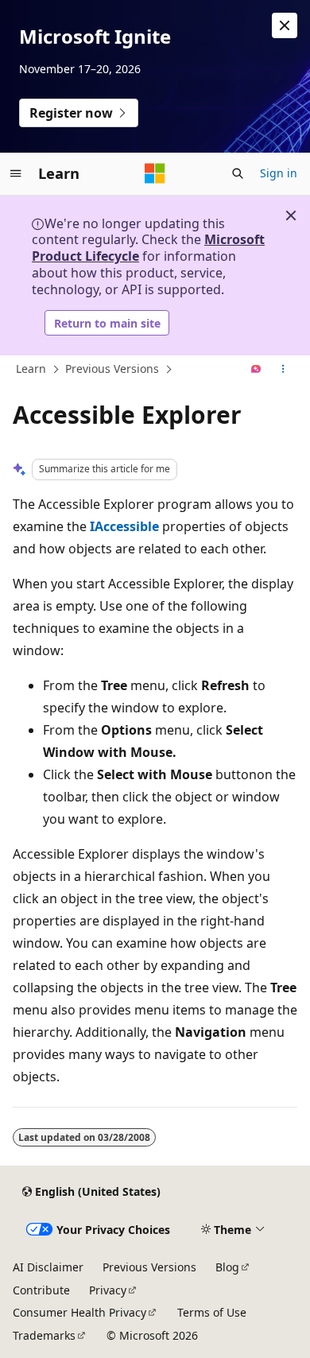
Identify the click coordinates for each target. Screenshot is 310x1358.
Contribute (41, 1290)
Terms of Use (211, 1312)
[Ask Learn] (256, 369)
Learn (31, 368)
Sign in (278, 172)
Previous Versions (112, 368)
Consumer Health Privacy (79, 1312)
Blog (227, 1267)
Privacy (107, 1290)
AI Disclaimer (48, 1267)
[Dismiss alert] (284, 25)
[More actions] (283, 369)
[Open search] (238, 173)
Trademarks (44, 1335)
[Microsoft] (155, 173)
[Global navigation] (16, 173)
